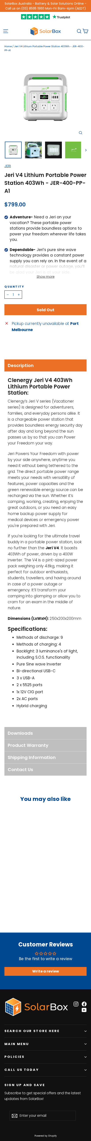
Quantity (14, 286)
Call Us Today (21, 1070)
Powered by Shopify (45, 1135)
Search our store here (32, 1031)
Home (8, 46)
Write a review (45, 971)
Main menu (16, 1044)
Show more (46, 276)
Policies (14, 1057)
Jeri (7, 166)
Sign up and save (24, 1085)
